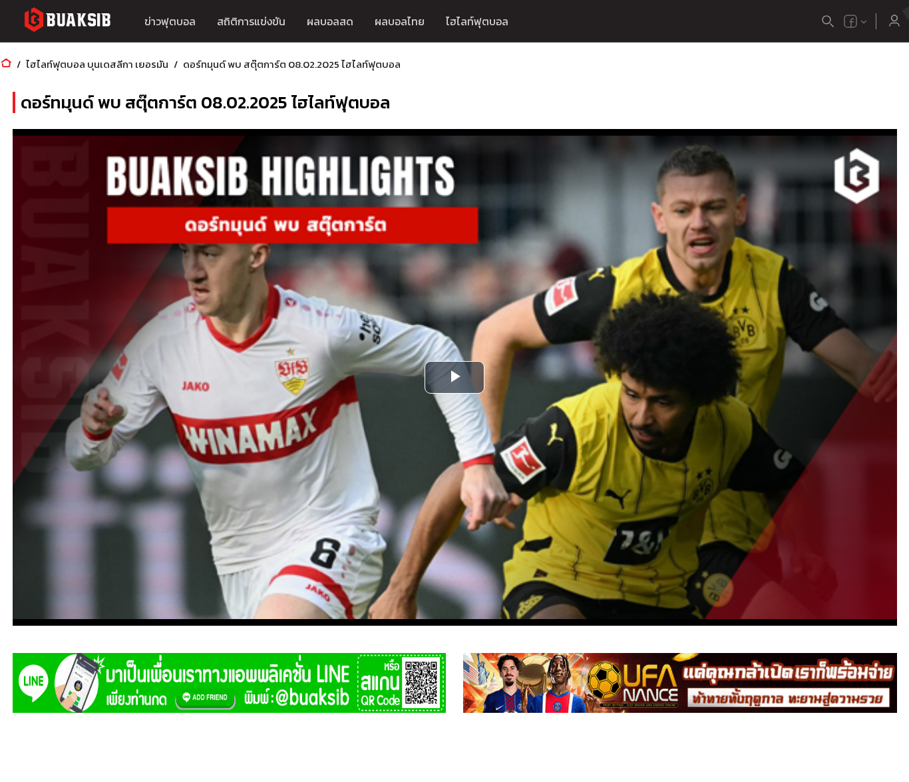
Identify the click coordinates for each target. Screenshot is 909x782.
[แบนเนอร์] (229, 683)
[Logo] (67, 21)
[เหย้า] (6, 64)
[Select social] (855, 21)
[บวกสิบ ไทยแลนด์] (850, 21)
